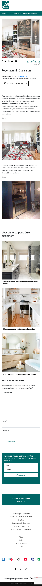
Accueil (4, 13)
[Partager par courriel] (16, 61)
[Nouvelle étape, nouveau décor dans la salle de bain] (21, 260)
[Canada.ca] (33, 578)
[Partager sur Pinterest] (9, 61)
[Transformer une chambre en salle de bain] (21, 352)
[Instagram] (26, 569)
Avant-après (17, 13)
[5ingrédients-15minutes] (11, 559)
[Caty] (18, 559)
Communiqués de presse (21, 523)
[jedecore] (32, 559)
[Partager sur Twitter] (5, 61)
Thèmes (9, 13)
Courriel (5, 431)
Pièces (21, 537)
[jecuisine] (25, 559)
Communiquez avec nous (21, 513)
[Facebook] (15, 569)
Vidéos (21, 546)
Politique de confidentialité (21, 529)
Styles (21, 540)
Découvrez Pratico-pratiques (21, 517)
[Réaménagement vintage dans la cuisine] (21, 307)
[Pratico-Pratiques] (3, 559)
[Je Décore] (5, 5)
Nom (4, 421)
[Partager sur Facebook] (2, 61)
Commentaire (7, 392)
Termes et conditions (21, 526)
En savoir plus (21, 499)
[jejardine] (39, 559)
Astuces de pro (21, 543)
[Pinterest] (20, 569)
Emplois (21, 520)
